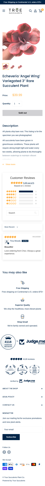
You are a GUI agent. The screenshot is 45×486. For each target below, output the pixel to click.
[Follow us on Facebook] (4, 452)
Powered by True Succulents (13, 481)
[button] (11, 191)
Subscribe (11, 437)
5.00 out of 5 (28, 183)
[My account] (35, 10)
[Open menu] (3, 11)
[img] (10, 237)
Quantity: (6, 103)
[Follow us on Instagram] (9, 452)
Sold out (22, 113)
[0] (40, 10)
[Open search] (30, 10)
